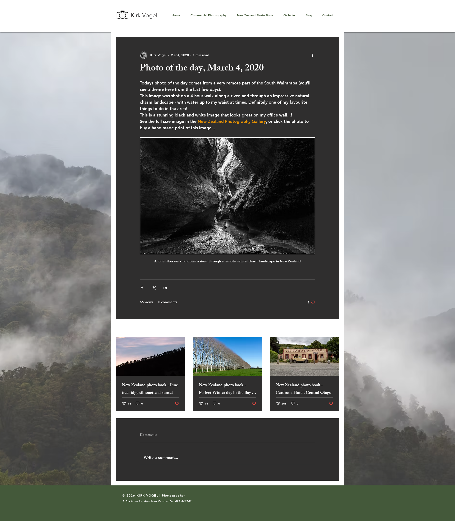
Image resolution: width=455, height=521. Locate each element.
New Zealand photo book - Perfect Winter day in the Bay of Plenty (227, 389)
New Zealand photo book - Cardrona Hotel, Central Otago (303, 389)
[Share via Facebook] (142, 287)
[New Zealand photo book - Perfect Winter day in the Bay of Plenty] (227, 356)
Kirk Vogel (144, 15)
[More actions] (312, 55)
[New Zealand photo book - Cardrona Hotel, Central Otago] (304, 356)
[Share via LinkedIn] (165, 287)
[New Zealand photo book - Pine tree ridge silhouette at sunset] (150, 356)
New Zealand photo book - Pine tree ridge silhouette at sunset (150, 389)
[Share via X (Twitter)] (153, 287)
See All (333, 328)
